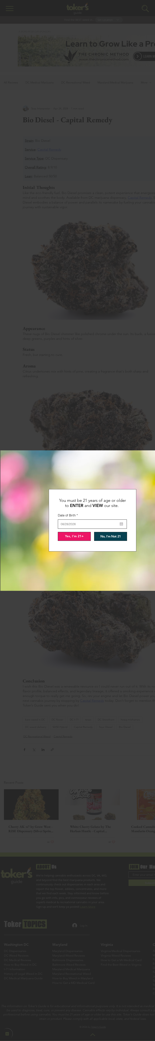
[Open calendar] (121, 524)
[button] (74, 536)
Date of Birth (69, 515)
